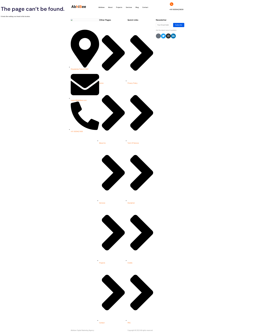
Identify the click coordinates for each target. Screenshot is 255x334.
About (110, 7)
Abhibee (101, 7)
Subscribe (178, 25)
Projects (119, 7)
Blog (137, 7)
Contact (145, 7)
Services (129, 7)
